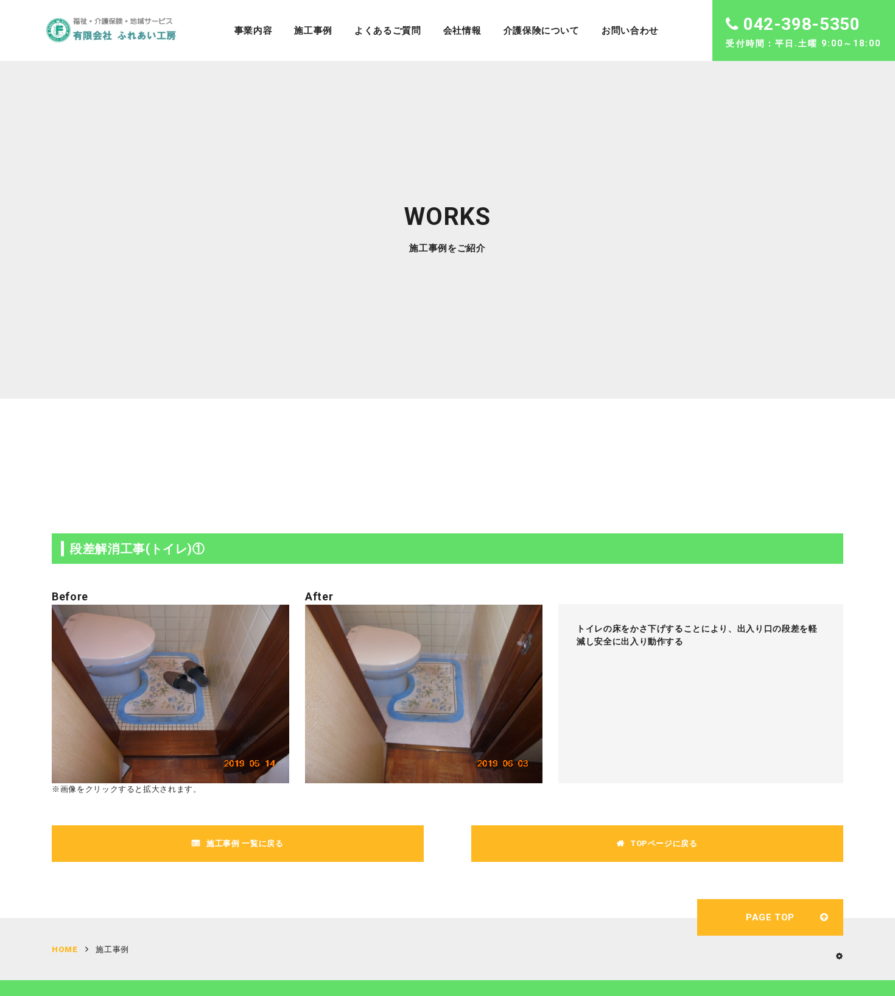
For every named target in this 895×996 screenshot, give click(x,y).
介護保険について (542, 30)
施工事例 (313, 30)
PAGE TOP (770, 917)
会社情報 (462, 30)
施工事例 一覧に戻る (245, 843)
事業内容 (253, 30)
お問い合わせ (630, 30)
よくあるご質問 (387, 30)
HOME (65, 949)
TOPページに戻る (664, 843)
